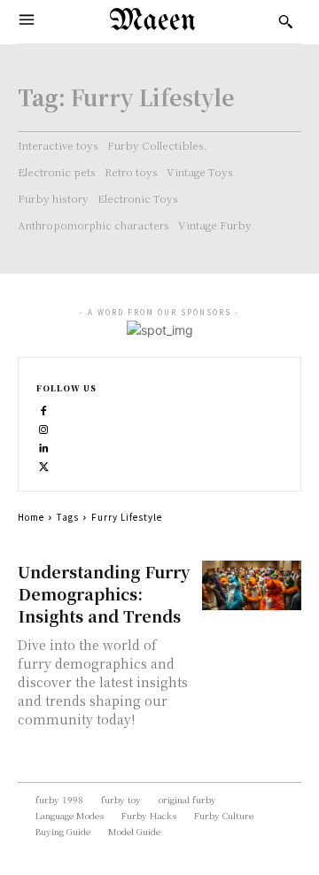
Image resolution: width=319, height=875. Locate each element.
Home (31, 516)
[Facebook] (43, 408)
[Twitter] (43, 464)
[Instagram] (43, 427)
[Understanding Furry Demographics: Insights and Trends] (251, 585)
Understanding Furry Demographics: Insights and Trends (104, 593)
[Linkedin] (43, 445)
